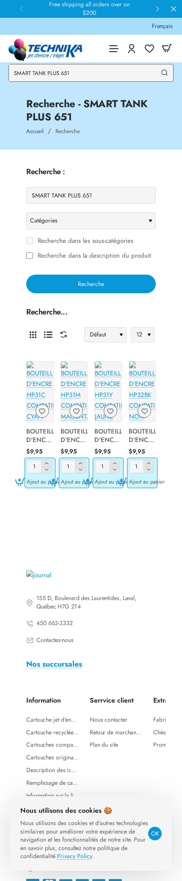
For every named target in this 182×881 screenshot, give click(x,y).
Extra (160, 700)
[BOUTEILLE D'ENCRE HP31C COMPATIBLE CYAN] (40, 391)
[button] (40, 481)
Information (43, 700)
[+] (46, 463)
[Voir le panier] (166, 48)
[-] (46, 470)
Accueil (35, 131)
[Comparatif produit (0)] (62, 334)
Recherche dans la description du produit (93, 256)
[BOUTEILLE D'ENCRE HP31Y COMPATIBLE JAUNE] (108, 391)
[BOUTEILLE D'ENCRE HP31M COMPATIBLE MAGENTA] (74, 391)
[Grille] (33, 335)
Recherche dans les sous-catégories (84, 241)
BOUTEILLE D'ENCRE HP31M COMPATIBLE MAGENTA (74, 436)
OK (155, 833)
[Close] (173, 9)
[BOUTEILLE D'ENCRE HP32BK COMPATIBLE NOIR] (142, 391)
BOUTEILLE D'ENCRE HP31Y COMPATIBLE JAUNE (108, 436)
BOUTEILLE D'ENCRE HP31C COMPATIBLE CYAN (40, 436)
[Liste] (48, 335)
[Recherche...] (164, 72)
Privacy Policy (74, 856)
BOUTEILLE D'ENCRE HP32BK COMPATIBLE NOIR (142, 436)
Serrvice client (112, 700)
